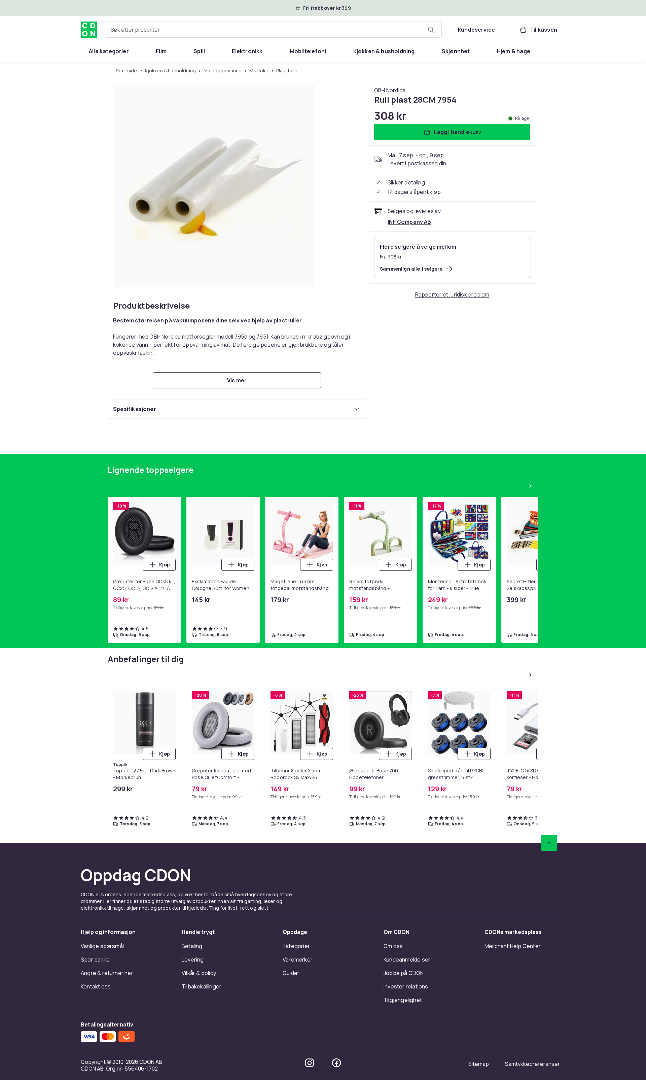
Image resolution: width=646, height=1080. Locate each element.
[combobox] (273, 30)
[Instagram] (309, 1063)
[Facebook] (336, 1063)
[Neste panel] (530, 486)
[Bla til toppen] (549, 843)
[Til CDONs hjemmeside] (89, 30)
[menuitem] (109, 51)
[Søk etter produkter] (431, 30)
